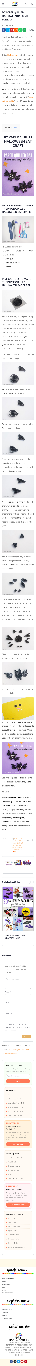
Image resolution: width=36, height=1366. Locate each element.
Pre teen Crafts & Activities (18, 845)
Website (8, 1013)
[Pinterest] (25, 1361)
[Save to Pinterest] (12, 30)
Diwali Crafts (12, 1162)
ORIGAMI (4, 1315)
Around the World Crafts (16, 1103)
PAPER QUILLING (7, 1318)
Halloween (12, 55)
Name (8, 992)
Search (18, 1081)
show (15, 128)
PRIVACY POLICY (7, 1293)
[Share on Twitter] (8, 30)
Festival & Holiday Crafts (16, 1247)
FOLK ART (5, 1312)
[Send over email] (24, 30)
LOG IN (4, 1290)
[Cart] (32, 4)
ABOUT (4, 1281)
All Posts (21, 841)
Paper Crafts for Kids (15, 1115)
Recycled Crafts (13, 1239)
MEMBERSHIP (6, 1284)
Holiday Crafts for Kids (16, 1107)
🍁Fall (14, 851)
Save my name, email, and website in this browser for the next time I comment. (17, 1027)
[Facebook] (11, 1361)
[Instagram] (15, 1361)
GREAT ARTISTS (7, 1309)
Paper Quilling (17, 843)
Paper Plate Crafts (14, 1226)
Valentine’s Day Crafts (15, 1178)
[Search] (26, 4)
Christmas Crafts (14, 1170)
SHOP (4, 1287)
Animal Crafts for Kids (15, 1111)
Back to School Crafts (15, 1158)
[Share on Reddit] (16, 30)
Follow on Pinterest (18, 1205)
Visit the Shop (18, 1144)
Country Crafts (13, 1243)
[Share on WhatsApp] (20, 30)
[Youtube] (22, 1361)
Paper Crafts (12, 1222)
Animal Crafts (12, 1218)
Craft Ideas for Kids (15, 1095)
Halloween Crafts (14, 1166)
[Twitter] (18, 1361)
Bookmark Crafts (13, 1235)
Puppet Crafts (12, 1230)
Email (7, 1003)
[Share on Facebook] (4, 30)
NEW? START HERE (8, 1278)
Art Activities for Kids (15, 1099)
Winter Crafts (12, 1174)
